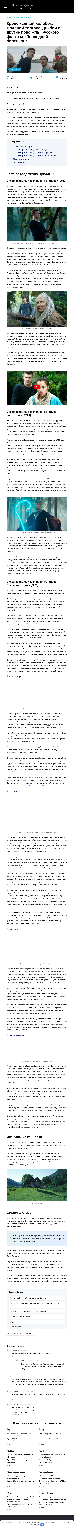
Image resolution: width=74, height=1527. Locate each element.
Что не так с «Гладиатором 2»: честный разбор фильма (19, 1435)
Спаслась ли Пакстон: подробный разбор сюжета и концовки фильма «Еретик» (20, 1499)
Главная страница (13, 17)
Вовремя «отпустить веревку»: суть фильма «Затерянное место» (52, 1498)
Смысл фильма (26, 17)
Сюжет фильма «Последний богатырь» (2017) (33, 150)
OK (42, 1524)
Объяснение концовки (21, 159)
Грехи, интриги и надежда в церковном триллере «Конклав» (52, 1435)
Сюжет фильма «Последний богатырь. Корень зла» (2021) (37, 153)
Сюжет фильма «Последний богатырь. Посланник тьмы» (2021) (39, 156)
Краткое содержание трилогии (24, 147)
